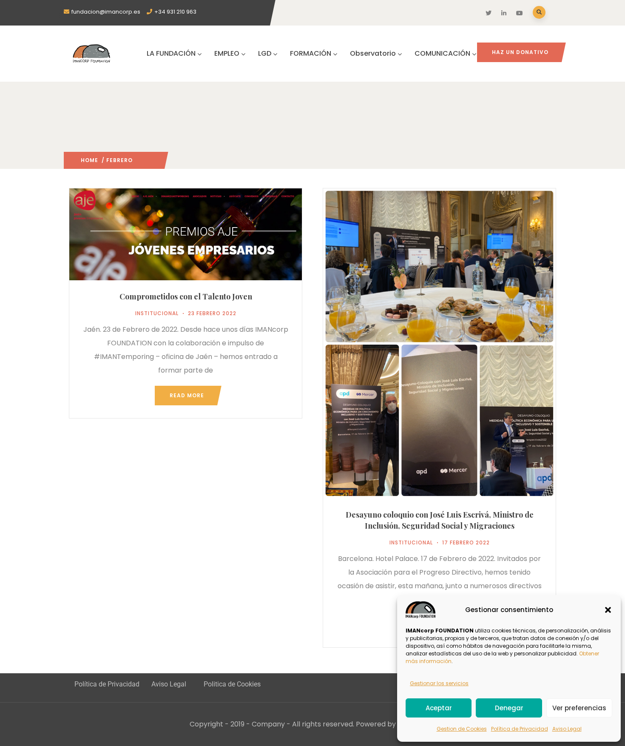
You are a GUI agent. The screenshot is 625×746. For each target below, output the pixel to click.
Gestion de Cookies (462, 728)
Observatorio (373, 53)
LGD (264, 53)
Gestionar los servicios (439, 683)
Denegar (509, 707)
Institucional (157, 313)
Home (89, 160)
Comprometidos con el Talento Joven (185, 296)
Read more (187, 395)
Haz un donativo (520, 52)
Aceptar (439, 707)
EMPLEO (226, 53)
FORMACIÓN (310, 53)
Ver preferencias (579, 707)
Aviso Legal (567, 728)
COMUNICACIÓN (442, 53)
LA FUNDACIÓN (171, 53)
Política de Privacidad (519, 728)
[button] (608, 610)
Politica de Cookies (232, 684)
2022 (140, 160)
